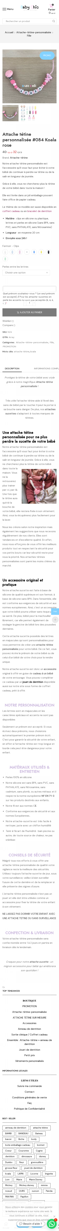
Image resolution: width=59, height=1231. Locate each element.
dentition (10, 1156)
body (34, 1139)
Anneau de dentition (29, 1029)
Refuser (37, 1225)
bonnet (40, 1145)
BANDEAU (23, 1133)
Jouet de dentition (29, 1049)
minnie (44, 1185)
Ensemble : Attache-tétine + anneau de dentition (29, 1042)
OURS (22, 1191)
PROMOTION (9, 346)
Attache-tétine (19, 157)
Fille (29, 35)
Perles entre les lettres (15, 266)
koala (33, 351)
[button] (6, 77)
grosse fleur (11, 1168)
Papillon (24, 1196)
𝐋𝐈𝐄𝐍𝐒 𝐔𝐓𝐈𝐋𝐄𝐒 (29, 1080)
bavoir (8, 1139)
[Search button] (53, 21)
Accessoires (29, 1023)
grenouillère (37, 1162)
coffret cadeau (11, 211)
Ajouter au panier (31, 312)
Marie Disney (35, 1179)
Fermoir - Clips (10, 246)
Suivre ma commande (29, 1086)
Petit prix (29, 1055)
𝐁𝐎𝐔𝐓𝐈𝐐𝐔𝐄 (29, 1000)
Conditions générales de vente (29, 1097)
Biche (21, 1139)
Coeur (8, 1150)
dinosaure (26, 1156)
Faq (29, 1103)
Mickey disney (26, 1185)
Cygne (39, 1150)
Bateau (39, 1133)
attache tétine (22, 351)
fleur (21, 1162)
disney (42, 1156)
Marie (19, 1179)
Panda (49, 1191)
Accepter (23, 1225)
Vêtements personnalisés (29, 1061)
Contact (29, 1091)
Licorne (34, 1173)
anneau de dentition (15, 1127)
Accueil (9, 32)
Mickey (8, 1185)
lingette (49, 1173)
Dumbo (8, 1162)
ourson (35, 1191)
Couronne (24, 1150)
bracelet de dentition (39, 211)
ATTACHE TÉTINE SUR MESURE (29, 1017)
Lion (7, 1179)
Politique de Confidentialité (29, 1108)
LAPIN (20, 1173)
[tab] (12, 368)
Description (12, 368)
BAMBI (8, 1133)
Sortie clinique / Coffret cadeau (29, 1034)
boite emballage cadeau (17, 1145)
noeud (8, 1191)
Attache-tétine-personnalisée (33, 32)
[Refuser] (54, 1216)
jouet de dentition (33, 1168)
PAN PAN (9, 1196)
